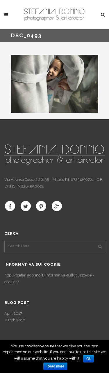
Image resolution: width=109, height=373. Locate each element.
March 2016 (14, 320)
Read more (55, 366)
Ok (88, 359)
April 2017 (13, 313)
